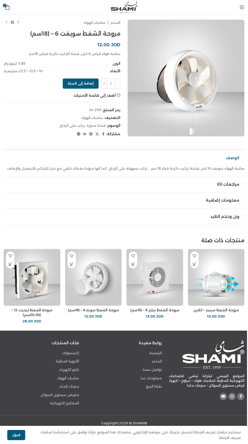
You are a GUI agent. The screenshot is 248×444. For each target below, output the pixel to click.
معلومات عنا (151, 378)
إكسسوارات (70, 353)
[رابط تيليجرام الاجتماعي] (79, 134)
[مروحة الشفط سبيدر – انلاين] (216, 277)
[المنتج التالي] (6, 22)
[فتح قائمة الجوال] (242, 7)
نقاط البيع (154, 386)
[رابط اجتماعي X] (97, 134)
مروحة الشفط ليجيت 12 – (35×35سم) (31, 312)
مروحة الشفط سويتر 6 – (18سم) (93, 310)
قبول (16, 435)
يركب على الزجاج (72, 125)
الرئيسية (155, 353)
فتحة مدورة (96, 125)
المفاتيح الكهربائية (64, 403)
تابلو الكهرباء (69, 369)
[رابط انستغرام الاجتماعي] (232, 396)
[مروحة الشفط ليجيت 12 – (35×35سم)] (32, 277)
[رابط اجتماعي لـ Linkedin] (85, 134)
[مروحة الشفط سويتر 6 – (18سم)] (93, 277)
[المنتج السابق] (18, 22)
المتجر (115, 22)
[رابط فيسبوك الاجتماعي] (103, 134)
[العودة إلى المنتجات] (12, 22)
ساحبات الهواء (94, 22)
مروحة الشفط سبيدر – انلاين (216, 310)
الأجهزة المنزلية (67, 361)
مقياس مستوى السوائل (60, 395)
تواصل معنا (152, 369)
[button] (194, 264)
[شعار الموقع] (124, 7)
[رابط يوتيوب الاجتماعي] (223, 396)
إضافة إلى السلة (81, 83)
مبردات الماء (69, 386)
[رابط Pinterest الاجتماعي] (91, 134)
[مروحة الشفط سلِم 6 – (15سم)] (154, 277)
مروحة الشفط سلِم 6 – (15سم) (154, 310)
